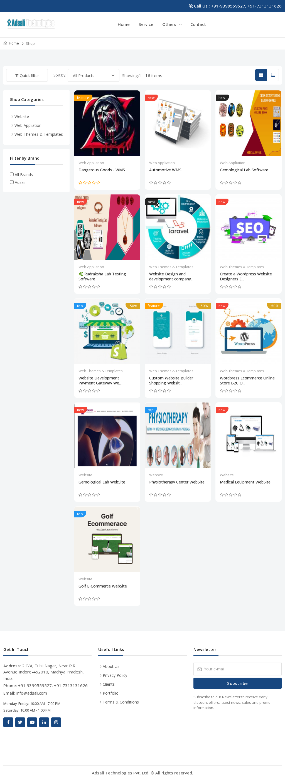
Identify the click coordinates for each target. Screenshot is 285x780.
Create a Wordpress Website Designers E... (246, 276)
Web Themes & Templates (171, 266)
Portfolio (111, 693)
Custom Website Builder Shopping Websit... (171, 381)
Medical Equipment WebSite (245, 482)
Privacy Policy (115, 675)
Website (85, 474)
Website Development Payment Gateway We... (100, 381)
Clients (109, 684)
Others (169, 24)
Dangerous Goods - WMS (101, 169)
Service (146, 24)
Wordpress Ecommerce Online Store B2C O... (247, 381)
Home (124, 24)
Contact (198, 24)
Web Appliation (91, 162)
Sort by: (59, 75)
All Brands (24, 174)
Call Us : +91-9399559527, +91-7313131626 (238, 6)
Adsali (20, 182)
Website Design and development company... (171, 276)
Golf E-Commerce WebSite (102, 586)
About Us (111, 666)
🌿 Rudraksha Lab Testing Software (102, 276)
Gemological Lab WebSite (101, 482)
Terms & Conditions (121, 702)
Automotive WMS (165, 169)
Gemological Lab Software (244, 169)
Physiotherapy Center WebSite (177, 482)
